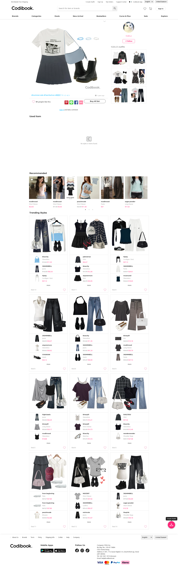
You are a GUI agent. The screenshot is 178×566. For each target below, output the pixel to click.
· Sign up (100, 2)
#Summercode (37, 95)
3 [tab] (92, 209)
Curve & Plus (125, 16)
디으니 (129, 36)
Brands (15, 16)
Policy (40, 537)
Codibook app (137, 2)
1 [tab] (85, 209)
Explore (164, 16)
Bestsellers (101, 16)
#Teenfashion (49, 95)
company (76, 537)
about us (15, 537)
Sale (146, 16)
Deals (57, 16)
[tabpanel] (41, 191)
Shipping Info (50, 537)
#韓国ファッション (62, 95)
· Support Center (121, 2)
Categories (36, 16)
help (67, 537)
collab (60, 537)
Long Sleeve (129, 204)
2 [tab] (89, 209)
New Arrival (78, 16)
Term (32, 537)
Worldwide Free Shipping (19, 2)
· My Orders (109, 2)
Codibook (23, 8)
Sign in (61, 110)
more (48, 285)
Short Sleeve (33, 204)
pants (103, 204)
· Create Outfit (90, 2)
